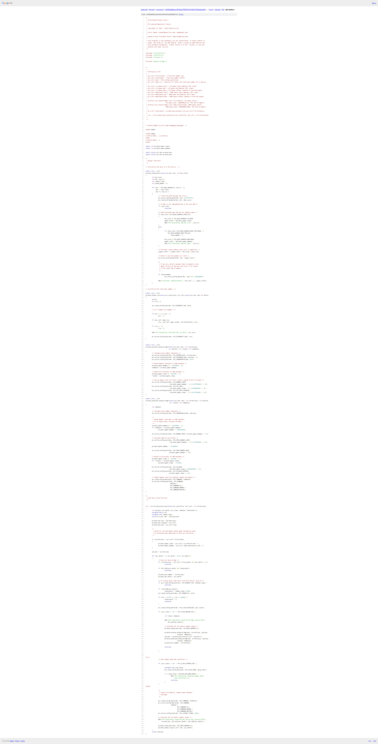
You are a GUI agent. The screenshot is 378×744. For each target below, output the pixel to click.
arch (211, 9)
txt (370, 741)
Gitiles (12, 741)
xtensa (217, 9)
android (144, 9)
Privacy (17, 741)
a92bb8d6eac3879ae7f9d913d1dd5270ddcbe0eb (185, 9)
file (181, 14)
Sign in (374, 3)
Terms (23, 741)
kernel (151, 9)
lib (223, 9)
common (160, 9)
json (374, 741)
